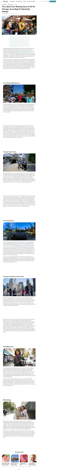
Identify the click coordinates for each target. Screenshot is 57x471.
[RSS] (48, 1)
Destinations (12, 1)
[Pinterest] (41, 1)
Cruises (24, 1)
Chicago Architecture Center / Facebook (30, 295)
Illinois (15, 4)
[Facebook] (40, 1)
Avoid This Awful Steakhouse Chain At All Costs (24, 464)
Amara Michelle (5, 13)
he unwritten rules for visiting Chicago (15, 182)
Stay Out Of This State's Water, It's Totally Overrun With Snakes (14, 464)
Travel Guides (19, 1)
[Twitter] (43, 1)
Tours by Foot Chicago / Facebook (31, 239)
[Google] (46, 1)
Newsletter (53, 1)
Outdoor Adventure (31, 1)
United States (10, 4)
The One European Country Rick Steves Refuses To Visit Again (32, 464)
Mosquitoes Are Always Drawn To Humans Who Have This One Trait (5, 464)
